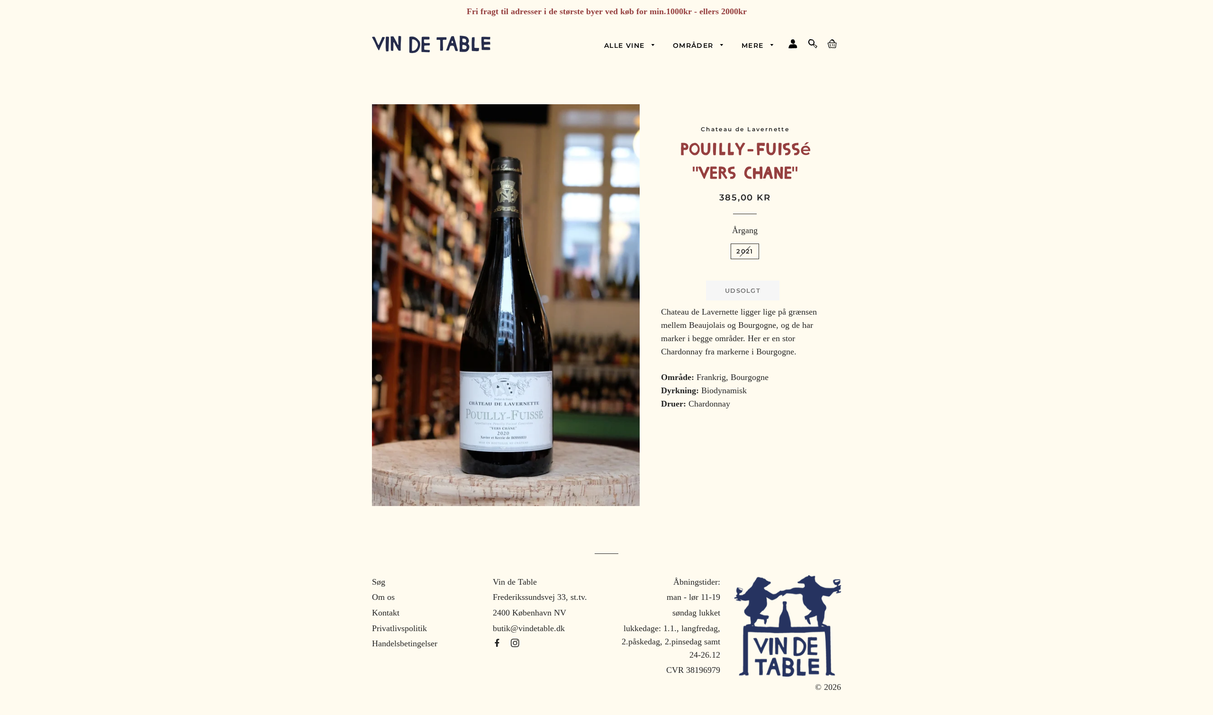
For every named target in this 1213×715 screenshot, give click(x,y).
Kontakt (385, 612)
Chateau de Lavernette (745, 129)
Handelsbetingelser (404, 643)
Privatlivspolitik (399, 628)
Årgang (745, 230)
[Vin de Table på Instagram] (515, 643)
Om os (383, 597)
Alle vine (625, 45)
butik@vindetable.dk (529, 628)
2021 (744, 251)
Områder (694, 45)
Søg (378, 582)
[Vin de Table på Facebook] (498, 643)
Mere (754, 45)
